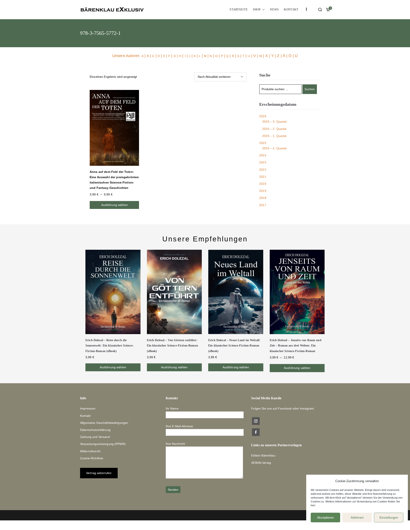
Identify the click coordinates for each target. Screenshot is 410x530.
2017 (262, 205)
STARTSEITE (238, 9)
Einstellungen (388, 517)
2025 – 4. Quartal (274, 148)
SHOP (257, 9)
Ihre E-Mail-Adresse (179, 426)
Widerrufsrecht (90, 451)
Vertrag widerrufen (99, 473)
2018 (262, 198)
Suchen (310, 89)
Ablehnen (357, 517)
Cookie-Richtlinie (91, 458)
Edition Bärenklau (263, 455)
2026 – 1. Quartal (274, 136)
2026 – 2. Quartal (274, 129)
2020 (262, 183)
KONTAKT (291, 9)
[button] (263, 9)
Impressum (87, 408)
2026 (262, 116)
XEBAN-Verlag (261, 462)
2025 (262, 143)
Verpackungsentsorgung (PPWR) (103, 444)
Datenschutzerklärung (95, 430)
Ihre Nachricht (175, 443)
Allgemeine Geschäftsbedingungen (104, 422)
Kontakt (85, 415)
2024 (262, 155)
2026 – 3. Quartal (274, 121)
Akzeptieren (325, 517)
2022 (262, 169)
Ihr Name (172, 408)
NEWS (274, 9)
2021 (262, 176)
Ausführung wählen (114, 205)
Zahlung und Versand (95, 437)
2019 (262, 190)
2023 (262, 162)
